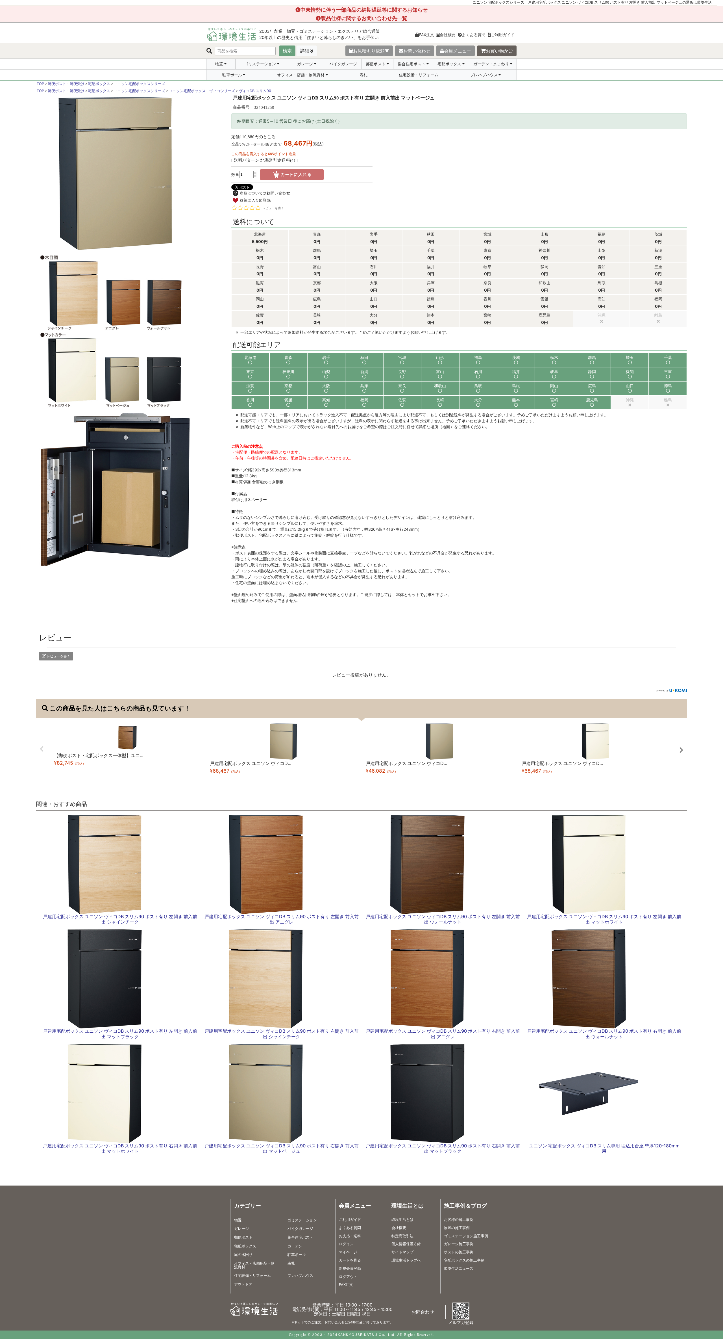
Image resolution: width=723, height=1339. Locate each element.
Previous (41, 749)
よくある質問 (473, 34)
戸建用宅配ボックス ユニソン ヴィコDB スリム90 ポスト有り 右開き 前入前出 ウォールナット (604, 1033)
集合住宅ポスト (411, 64)
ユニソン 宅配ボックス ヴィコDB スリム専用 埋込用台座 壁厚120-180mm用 (604, 1148)
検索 (287, 50)
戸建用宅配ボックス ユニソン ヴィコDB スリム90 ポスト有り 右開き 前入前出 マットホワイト (120, 1148)
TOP (40, 84)
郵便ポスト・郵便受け (66, 84)
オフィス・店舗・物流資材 (301, 75)
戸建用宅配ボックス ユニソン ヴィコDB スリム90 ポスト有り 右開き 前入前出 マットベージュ (281, 1148)
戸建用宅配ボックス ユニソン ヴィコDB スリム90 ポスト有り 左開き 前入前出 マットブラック (120, 1033)
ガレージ (305, 64)
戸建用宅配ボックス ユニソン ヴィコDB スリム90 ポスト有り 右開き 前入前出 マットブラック (443, 1148)
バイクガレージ (343, 63)
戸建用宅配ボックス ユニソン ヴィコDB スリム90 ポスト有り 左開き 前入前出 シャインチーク (120, 919)
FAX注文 (426, 34)
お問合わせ (422, 1312)
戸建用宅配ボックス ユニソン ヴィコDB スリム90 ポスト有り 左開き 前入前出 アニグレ (281, 919)
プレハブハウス (484, 75)
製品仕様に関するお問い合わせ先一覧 (364, 18)
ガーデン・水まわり (491, 64)
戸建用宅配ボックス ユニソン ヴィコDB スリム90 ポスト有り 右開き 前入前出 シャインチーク (281, 1033)
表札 (363, 74)
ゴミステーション (260, 64)
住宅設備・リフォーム (418, 74)
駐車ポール (232, 75)
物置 (219, 64)
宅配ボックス (449, 64)
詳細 (304, 50)
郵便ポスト (376, 64)
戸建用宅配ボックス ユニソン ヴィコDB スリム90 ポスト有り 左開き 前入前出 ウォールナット (443, 919)
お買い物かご (499, 51)
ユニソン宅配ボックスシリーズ (139, 84)
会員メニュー (457, 51)
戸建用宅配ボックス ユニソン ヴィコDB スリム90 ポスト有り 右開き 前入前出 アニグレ (443, 1033)
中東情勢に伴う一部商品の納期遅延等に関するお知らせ (364, 10)
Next (681, 750)
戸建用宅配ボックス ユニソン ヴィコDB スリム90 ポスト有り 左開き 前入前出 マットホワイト (604, 919)
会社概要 (448, 34)
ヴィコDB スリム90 (255, 91)
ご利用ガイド (503, 34)
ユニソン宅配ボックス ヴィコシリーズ (202, 91)
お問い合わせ (416, 51)
